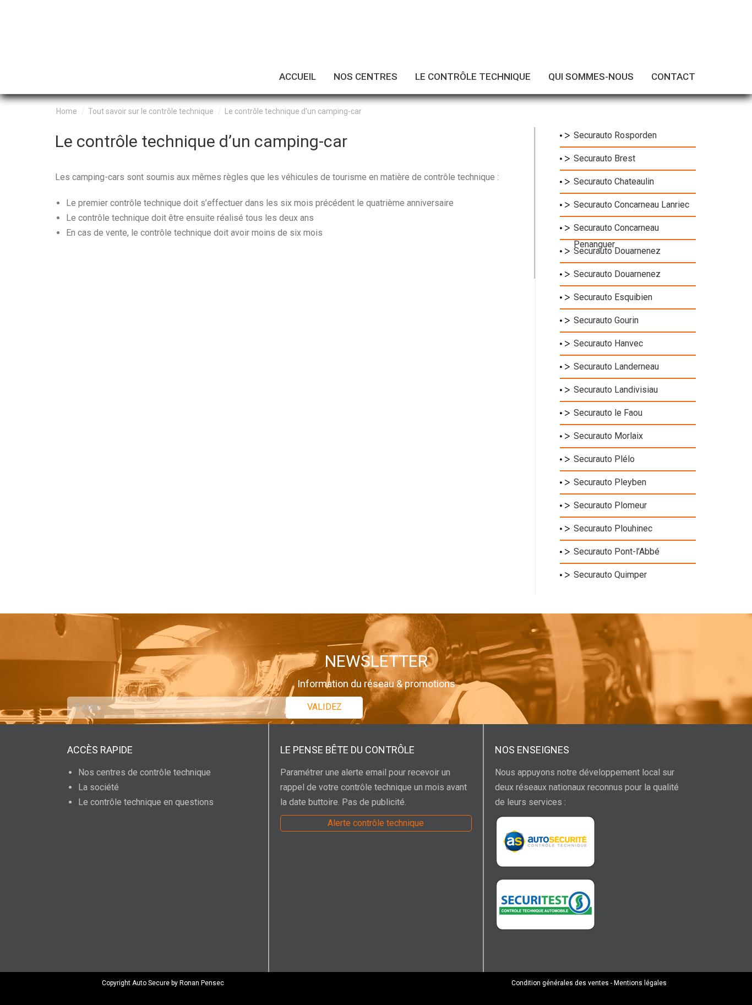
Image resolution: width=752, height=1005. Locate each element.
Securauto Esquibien (613, 297)
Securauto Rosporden (615, 135)
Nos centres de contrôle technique (144, 772)
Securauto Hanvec (608, 343)
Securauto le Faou (608, 413)
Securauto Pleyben (610, 482)
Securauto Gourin (606, 320)
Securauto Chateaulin (614, 181)
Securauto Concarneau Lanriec (631, 204)
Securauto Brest (604, 158)
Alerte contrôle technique (376, 823)
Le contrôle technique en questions (146, 802)
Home (66, 111)
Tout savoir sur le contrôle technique (151, 111)
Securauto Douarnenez (617, 251)
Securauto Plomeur (610, 505)
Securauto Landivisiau (616, 389)
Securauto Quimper (610, 574)
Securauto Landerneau (616, 366)
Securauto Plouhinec (613, 528)
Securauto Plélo (604, 459)
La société (98, 787)
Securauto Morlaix (608, 436)
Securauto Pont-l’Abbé (617, 551)
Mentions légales (640, 983)
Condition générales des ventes (560, 983)
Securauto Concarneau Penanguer (616, 229)
